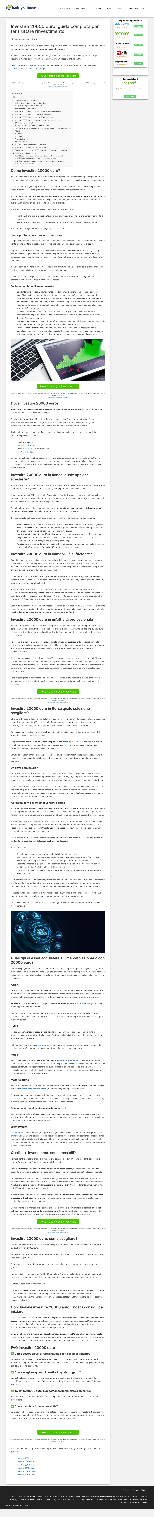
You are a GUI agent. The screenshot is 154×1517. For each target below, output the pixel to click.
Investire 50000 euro (26, 1474)
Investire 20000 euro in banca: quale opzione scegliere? (37, 111)
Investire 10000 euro (26, 1468)
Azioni (19, 131)
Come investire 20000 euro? (26, 100)
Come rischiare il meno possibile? (32, 164)
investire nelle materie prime (32, 1088)
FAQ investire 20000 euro (25, 153)
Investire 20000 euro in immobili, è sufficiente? (33, 114)
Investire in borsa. (25, 452)
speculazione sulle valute (67, 1060)
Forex (20, 136)
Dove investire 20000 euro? (25, 109)
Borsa (109, 8)
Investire (120, 8)
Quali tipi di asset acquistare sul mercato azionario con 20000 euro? (42, 128)
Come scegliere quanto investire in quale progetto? (39, 158)
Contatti (136, 1490)
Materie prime (23, 139)
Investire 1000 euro (25, 1458)
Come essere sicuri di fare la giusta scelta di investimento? (41, 156)
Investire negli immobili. (27, 445)
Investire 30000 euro (26, 1471)
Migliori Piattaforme (136, 8)
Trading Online (64, 8)
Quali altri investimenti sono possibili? (30, 144)
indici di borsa (42, 1045)
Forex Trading (80, 8)
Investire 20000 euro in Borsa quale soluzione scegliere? (38, 120)
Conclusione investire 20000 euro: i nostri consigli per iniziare (41, 150)
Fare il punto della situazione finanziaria (31, 103)
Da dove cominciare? (25, 123)
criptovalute (16, 1136)
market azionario (83, 1003)
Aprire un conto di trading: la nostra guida (33, 125)
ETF (72, 563)
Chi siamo (127, 1490)
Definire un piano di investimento (30, 106)
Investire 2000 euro (25, 1461)
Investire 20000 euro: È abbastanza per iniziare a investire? (42, 161)
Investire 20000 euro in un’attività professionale (34, 117)
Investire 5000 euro (25, 1465)
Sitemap (144, 1490)
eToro (66, 742)
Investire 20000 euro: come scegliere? (30, 147)
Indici (20, 134)
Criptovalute (96, 8)
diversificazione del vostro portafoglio (28, 68)
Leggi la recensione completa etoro (58, 86)
